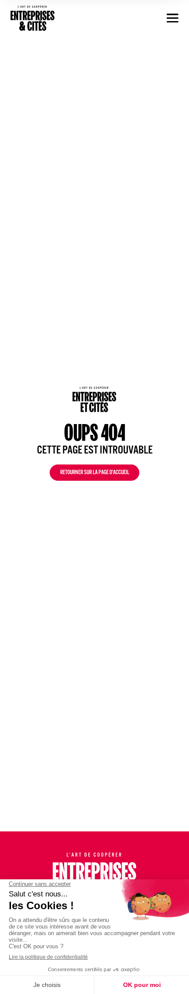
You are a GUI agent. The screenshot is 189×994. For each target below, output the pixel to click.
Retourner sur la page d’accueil (94, 473)
